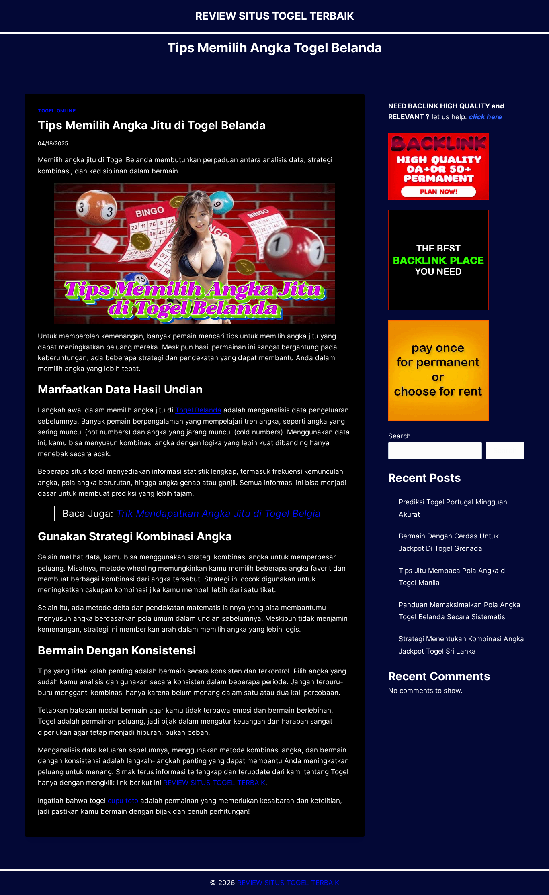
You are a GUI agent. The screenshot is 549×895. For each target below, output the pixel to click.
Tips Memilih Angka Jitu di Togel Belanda (152, 125)
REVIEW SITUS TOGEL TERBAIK (214, 783)
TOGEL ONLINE (57, 111)
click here (485, 117)
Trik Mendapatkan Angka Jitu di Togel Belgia (218, 513)
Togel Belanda (198, 410)
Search (399, 436)
